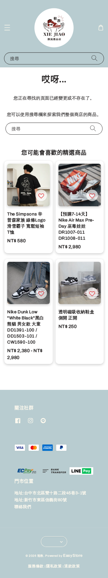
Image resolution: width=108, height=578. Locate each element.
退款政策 (72, 566)
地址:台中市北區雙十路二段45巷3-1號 (50, 493)
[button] (7, 27)
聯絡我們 (22, 507)
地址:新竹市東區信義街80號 (40, 500)
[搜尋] (94, 58)
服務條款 (36, 566)
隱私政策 (54, 566)
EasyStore (72, 556)
